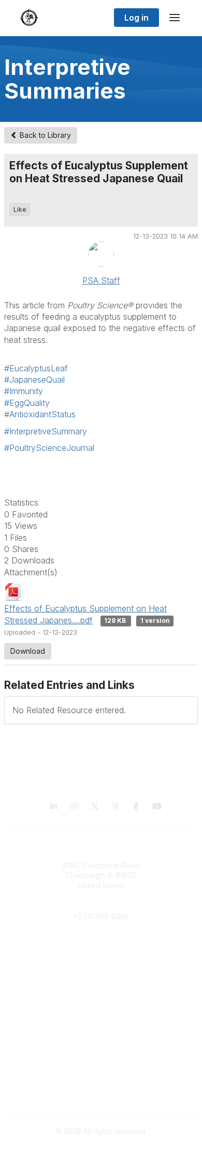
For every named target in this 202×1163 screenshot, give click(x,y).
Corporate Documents (101, 1096)
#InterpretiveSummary (45, 431)
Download (27, 651)
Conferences (101, 1024)
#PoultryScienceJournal (49, 448)
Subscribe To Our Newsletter (101, 1045)
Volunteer (101, 983)
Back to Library (44, 135)
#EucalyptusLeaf (36, 368)
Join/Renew (101, 948)
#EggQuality (27, 403)
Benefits (101, 957)
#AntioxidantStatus (40, 414)
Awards (101, 1034)
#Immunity (23, 391)
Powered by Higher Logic (101, 1149)
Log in (136, 17)
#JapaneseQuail (34, 379)
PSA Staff (101, 280)
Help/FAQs (101, 1054)
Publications (101, 1014)
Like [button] (19, 209)
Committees (101, 968)
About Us (101, 1086)
